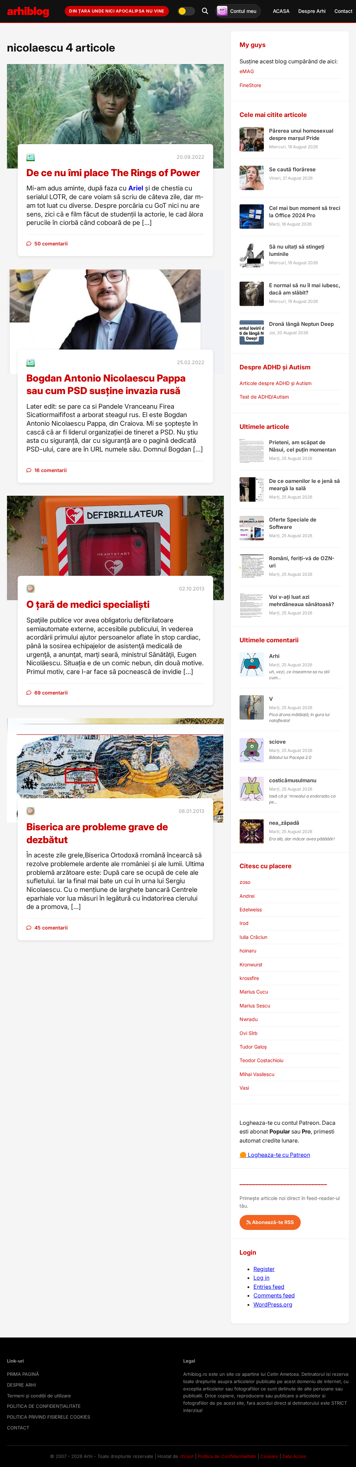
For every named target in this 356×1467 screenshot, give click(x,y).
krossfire (249, 978)
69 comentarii (51, 693)
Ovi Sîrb (249, 1033)
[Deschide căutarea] (205, 11)
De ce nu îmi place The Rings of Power (113, 173)
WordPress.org (272, 1304)
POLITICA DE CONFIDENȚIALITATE (44, 1406)
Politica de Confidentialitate (227, 1456)
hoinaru (248, 951)
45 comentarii (51, 928)
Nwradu (249, 1019)
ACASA (281, 11)
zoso (245, 882)
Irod (244, 923)
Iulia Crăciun (253, 937)
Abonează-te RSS (272, 1222)
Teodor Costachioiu (261, 1060)
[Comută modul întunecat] (186, 11)
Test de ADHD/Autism (264, 397)
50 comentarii (51, 243)
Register (264, 1268)
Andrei (247, 896)
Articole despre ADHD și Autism (276, 383)
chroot (187, 1456)
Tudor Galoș (253, 1047)
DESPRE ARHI (21, 1385)
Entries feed (268, 1286)
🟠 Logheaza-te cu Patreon (275, 1154)
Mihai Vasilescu (257, 1074)
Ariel (135, 188)
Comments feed (274, 1295)
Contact (343, 11)
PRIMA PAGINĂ (23, 1374)
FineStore (250, 85)
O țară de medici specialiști (87, 604)
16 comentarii (50, 470)
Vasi (244, 1088)
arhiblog (28, 11)
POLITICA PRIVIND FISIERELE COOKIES (48, 1417)
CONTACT (18, 1427)
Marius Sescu (255, 1006)
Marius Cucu (254, 992)
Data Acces (294, 1456)
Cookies (269, 1456)
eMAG (247, 71)
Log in (261, 1277)
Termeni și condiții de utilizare (39, 1395)
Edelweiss (251, 909)
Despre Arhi (312, 11)
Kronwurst (251, 964)
